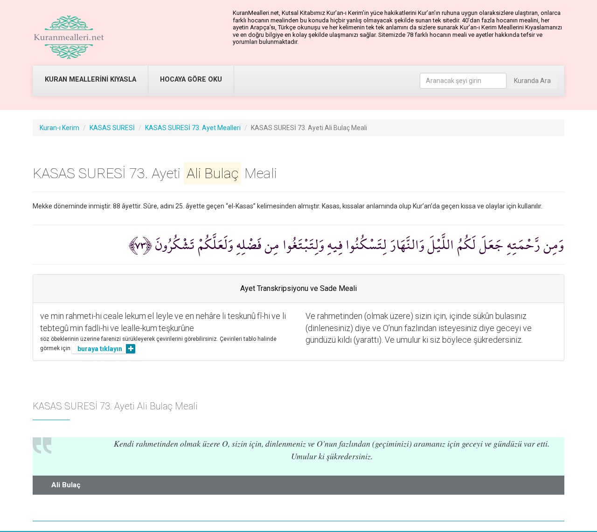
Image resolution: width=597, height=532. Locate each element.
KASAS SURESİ (112, 127)
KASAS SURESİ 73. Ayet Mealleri (193, 127)
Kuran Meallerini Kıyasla (90, 79)
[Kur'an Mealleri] (69, 37)
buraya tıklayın (99, 348)
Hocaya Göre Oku (191, 79)
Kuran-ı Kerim (59, 127)
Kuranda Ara (532, 80)
